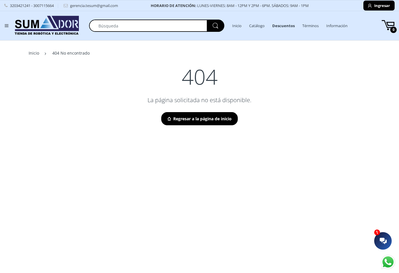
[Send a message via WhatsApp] (388, 262)
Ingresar (381, 5)
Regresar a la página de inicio (202, 118)
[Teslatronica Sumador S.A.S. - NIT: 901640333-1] (47, 25)
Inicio (34, 53)
